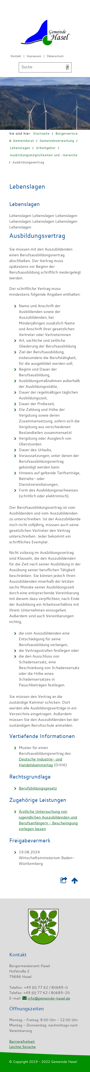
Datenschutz (55, 56)
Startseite (41, 133)
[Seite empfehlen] (64, 881)
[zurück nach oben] (74, 881)
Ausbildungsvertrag (28, 162)
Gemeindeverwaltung (57, 140)
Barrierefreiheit (22, 1041)
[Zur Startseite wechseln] (45, 33)
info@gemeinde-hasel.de (49, 998)
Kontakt (16, 56)
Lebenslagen (20, 148)
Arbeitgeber (46, 148)
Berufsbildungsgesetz (38, 788)
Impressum (34, 56)
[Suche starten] (67, 67)
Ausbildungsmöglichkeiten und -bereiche (44, 155)
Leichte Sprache (22, 1046)
